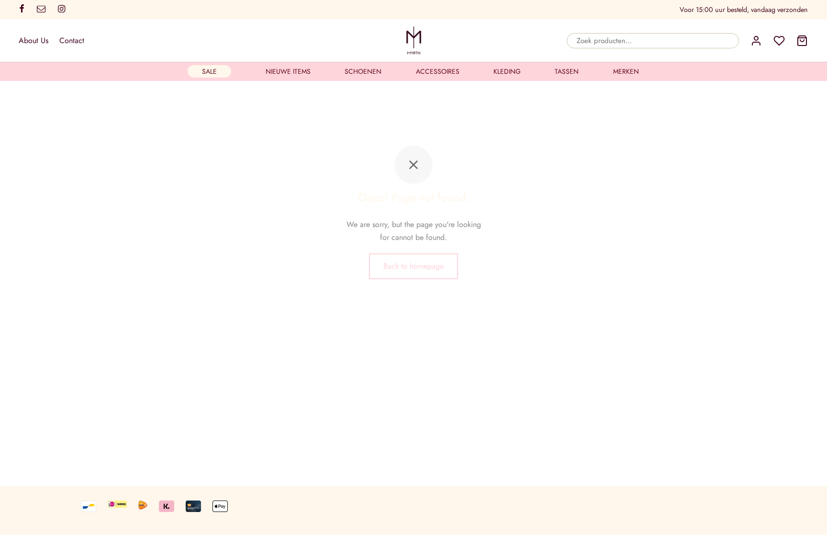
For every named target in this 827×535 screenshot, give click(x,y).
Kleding (507, 71)
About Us (33, 40)
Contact (71, 40)
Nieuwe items (288, 71)
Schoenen (363, 71)
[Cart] (802, 40)
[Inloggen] (756, 40)
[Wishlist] (779, 40)
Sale (209, 71)
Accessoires (437, 71)
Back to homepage (413, 266)
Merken (626, 71)
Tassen (567, 71)
